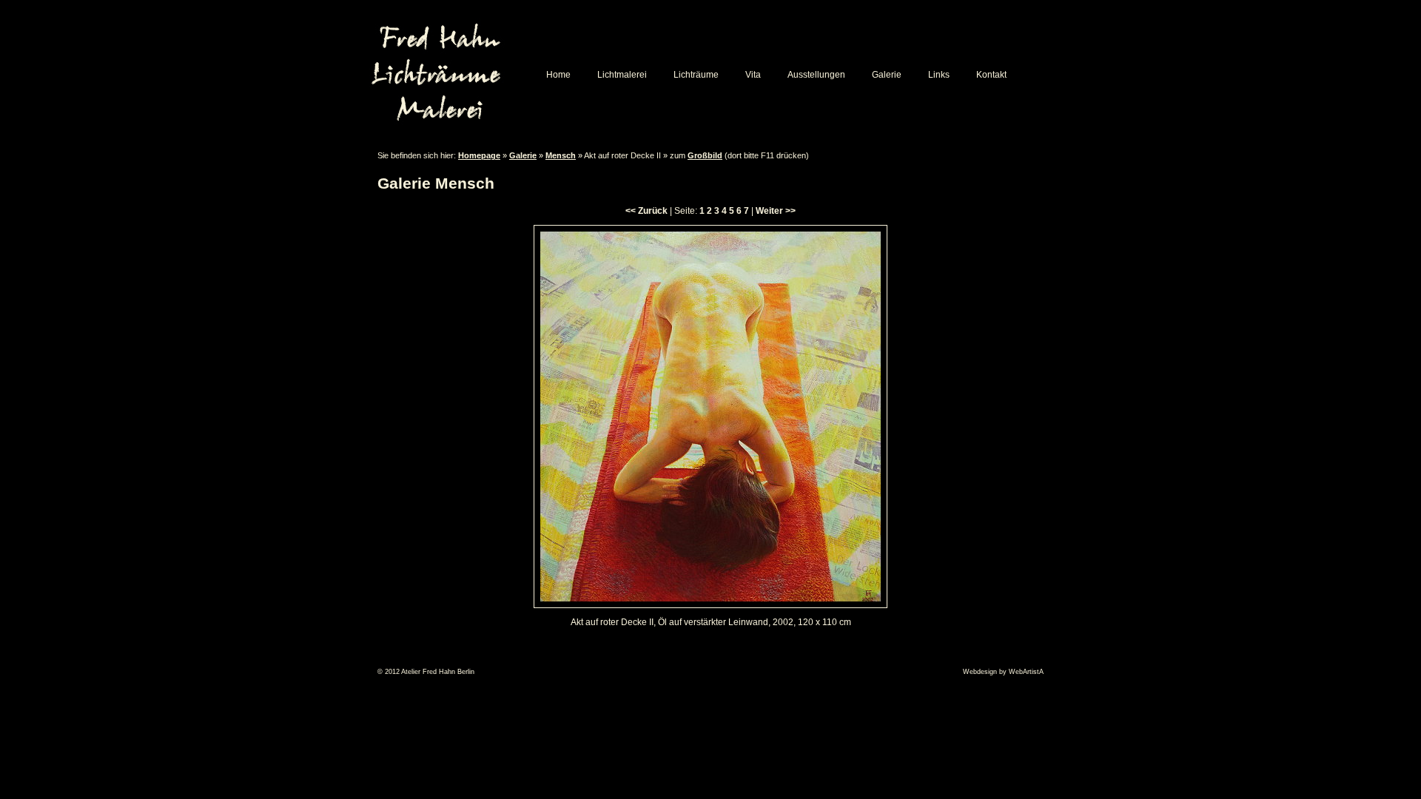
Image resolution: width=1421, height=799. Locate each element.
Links (939, 75)
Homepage (479, 155)
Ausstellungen (816, 75)
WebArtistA (1026, 671)
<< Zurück (646, 211)
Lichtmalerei (622, 75)
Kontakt (991, 75)
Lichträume (696, 75)
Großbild (705, 155)
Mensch (560, 155)
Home (558, 75)
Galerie (886, 75)
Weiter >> (776, 211)
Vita (753, 75)
